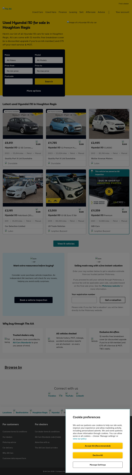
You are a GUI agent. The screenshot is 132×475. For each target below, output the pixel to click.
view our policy (79, 439)
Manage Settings (98, 465)
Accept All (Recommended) (98, 446)
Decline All (98, 455)
